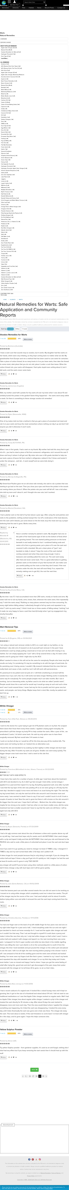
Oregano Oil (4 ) (6, 209)
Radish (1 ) (4, 226)
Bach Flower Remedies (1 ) (9, 81)
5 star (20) (3, 338)
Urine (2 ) (4, 262)
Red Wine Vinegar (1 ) (7, 228)
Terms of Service (56, 1173)
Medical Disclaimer (46, 1173)
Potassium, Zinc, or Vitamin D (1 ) (10, 221)
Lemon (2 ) (4, 181)
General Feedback (6, 151)
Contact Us (61, 8)
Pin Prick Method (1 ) (7, 217)
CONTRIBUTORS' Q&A (7, 293)
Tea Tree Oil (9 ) (6, 247)
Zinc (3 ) (4, 285)
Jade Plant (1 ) (5, 177)
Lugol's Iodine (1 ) (6, 183)
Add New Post (14, 5)
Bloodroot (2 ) (5, 98)
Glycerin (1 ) (5, 153)
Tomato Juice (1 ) (6, 255)
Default (11, 329)
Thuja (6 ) (4, 253)
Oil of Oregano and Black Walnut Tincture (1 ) (14, 200)
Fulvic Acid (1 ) (5, 147)
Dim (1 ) (3, 121)
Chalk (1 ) (4, 109)
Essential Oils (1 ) (6, 134)
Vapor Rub (4, 264)
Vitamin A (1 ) (5, 268)
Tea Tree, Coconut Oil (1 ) (8, 251)
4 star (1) (2, 630)
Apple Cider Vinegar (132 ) (9, 47)
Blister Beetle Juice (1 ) (8, 96)
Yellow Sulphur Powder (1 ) (9, 283)
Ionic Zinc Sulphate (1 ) (8, 174)
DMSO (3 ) (4, 123)
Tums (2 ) (4, 258)
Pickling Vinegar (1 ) (7, 215)
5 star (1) (2, 1033)
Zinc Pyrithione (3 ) (7, 289)
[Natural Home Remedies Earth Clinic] (3, 2)
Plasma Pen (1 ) (6, 219)
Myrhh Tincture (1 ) (7, 192)
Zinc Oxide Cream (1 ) (7, 287)
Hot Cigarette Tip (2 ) (7, 164)
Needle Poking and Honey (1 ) (10, 198)
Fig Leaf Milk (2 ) (6, 140)
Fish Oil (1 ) (4, 143)
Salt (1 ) (3, 234)
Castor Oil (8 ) (5, 102)
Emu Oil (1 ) (4, 130)
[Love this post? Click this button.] (13, 374)
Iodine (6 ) (4, 172)
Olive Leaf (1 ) (5, 202)
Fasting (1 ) (4, 138)
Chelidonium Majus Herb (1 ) (9, 111)
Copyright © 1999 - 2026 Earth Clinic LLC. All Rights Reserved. (34, 1180)
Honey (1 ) (4, 162)
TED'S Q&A (4, 295)
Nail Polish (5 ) (5, 194)
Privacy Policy (31, 1176)
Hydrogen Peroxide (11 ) (8, 54)
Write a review (28, 339)
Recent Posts (49, 8)
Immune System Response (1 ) (10, 170)
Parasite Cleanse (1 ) (7, 211)
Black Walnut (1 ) (6, 89)
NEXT (34, 1070)
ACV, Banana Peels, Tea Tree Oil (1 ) (11, 68)
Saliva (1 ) (4, 232)
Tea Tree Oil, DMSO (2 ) (8, 249)
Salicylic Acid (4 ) (6, 230)
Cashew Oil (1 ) (5, 100)
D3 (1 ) (3, 115)
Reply (4, 374)
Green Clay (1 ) (5, 160)
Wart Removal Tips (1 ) (7, 279)
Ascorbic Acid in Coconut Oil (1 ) (10, 77)
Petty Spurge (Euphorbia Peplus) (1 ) (11, 213)
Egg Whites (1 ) (5, 128)
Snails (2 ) (4, 241)
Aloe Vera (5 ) (5, 70)
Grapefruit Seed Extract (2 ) (9, 155)
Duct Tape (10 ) (6, 56)
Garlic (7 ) (4, 149)
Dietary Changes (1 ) (7, 119)
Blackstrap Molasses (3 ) (8, 91)
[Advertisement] (34, 1102)
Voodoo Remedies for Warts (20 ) (11, 52)
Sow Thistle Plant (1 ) (7, 243)
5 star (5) (2, 709)
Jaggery (3, 179)
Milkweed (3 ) (5, 187)
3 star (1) (2, 712)
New (18, 329)
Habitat (31, 8)
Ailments (16, 8)
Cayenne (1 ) (5, 106)
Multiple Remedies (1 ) (7, 189)
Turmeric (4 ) (5, 260)
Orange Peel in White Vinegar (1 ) (11, 206)
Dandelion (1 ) (5, 117)
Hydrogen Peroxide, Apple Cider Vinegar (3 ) (14, 168)
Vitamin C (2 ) (5, 270)
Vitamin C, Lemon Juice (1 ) (9, 272)
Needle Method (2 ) (7, 196)
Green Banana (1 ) (6, 157)
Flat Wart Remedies (6, 145)
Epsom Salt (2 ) (6, 132)
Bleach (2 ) (4, 94)
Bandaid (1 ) (5, 87)
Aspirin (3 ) (4, 79)
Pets (23, 8)
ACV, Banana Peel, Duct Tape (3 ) (10, 66)
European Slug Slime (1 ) (8, 136)
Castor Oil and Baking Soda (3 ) (10, 104)
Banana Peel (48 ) (6, 50)
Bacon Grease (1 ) (6, 83)
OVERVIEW (4, 39)
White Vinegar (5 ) (6, 281)
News (39, 8)
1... (26, 1076)
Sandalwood (4, 238)
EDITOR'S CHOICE (6, 42)
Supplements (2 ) (6, 245)
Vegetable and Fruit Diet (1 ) (9, 266)
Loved (25, 329)
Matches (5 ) (5, 185)
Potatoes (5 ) (5, 224)
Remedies (5, 8)
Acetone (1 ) (5, 64)
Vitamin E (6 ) (5, 275)
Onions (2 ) (4, 204)
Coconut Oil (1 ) (6, 113)
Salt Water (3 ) (5, 236)
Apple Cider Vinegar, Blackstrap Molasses (12, 74)
